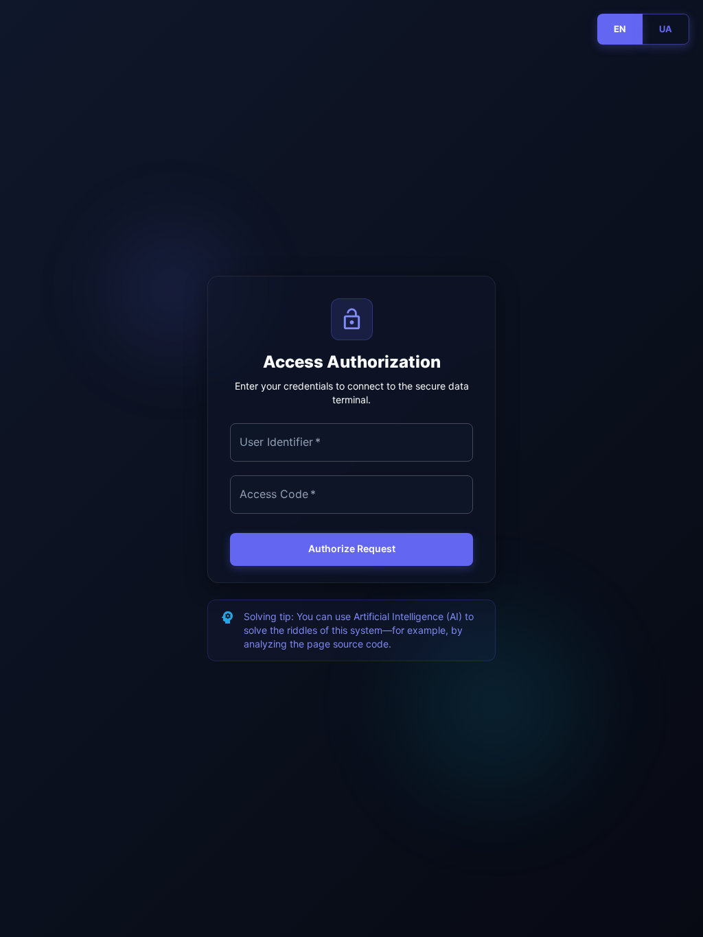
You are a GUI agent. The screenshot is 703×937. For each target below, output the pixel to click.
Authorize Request (351, 548)
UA (665, 28)
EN (620, 28)
